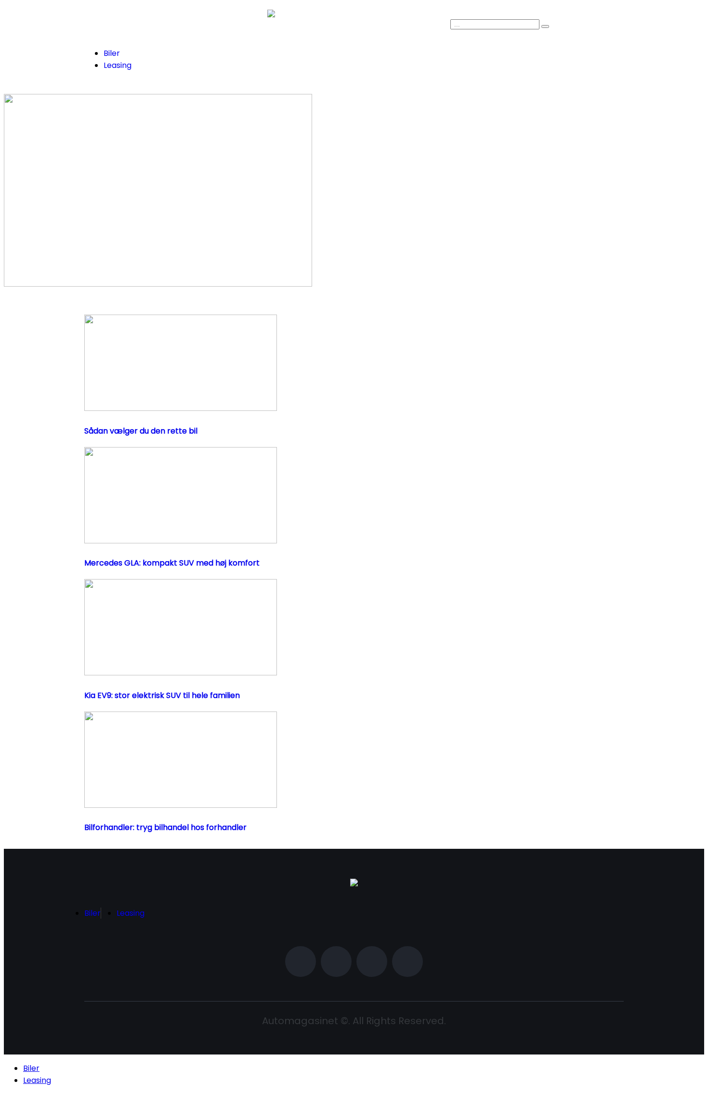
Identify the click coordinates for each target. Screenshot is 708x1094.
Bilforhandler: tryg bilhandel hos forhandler (165, 827)
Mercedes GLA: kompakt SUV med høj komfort (172, 562)
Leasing (117, 65)
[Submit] (545, 26)
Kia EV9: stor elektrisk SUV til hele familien (162, 695)
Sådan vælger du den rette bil (140, 430)
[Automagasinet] (354, 883)
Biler (112, 53)
